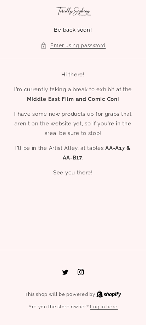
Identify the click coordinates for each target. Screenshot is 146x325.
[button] (73, 45)
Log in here (104, 306)
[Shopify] (108, 294)
